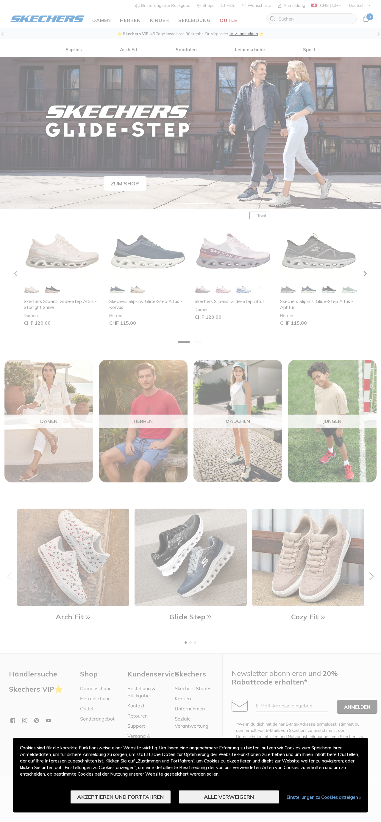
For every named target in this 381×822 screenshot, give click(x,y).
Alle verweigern (229, 796)
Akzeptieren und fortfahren (120, 796)
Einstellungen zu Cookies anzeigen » (324, 797)
